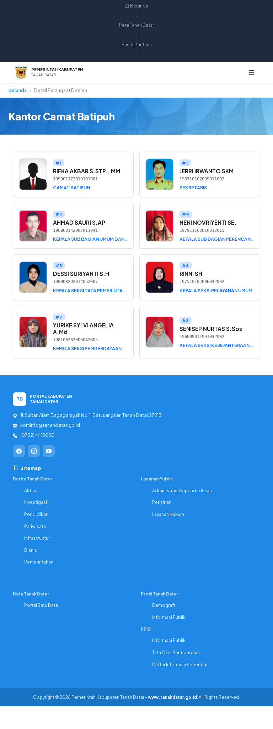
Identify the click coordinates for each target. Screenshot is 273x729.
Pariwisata (35, 526)
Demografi (163, 605)
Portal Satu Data (41, 605)
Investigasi (35, 502)
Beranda (138, 6)
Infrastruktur (37, 538)
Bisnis (30, 550)
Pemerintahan (38, 562)
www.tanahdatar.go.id (172, 697)
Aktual (30, 490)
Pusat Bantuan (137, 44)
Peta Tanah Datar (136, 25)
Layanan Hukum (168, 514)
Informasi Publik (169, 617)
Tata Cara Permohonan (176, 652)
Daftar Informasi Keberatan (180, 664)
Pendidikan (36, 514)
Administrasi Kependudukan (182, 490)
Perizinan (161, 502)
